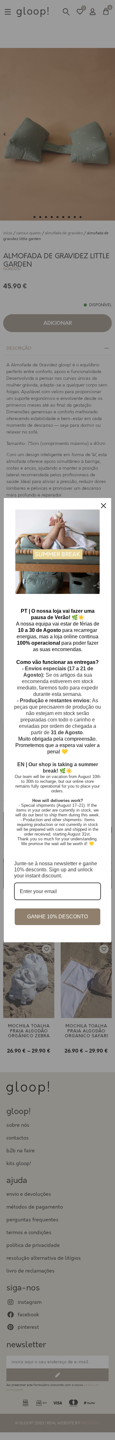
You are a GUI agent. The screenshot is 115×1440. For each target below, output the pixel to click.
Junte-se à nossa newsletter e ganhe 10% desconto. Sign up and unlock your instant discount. (55, 869)
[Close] (103, 505)
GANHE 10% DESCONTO (57, 916)
